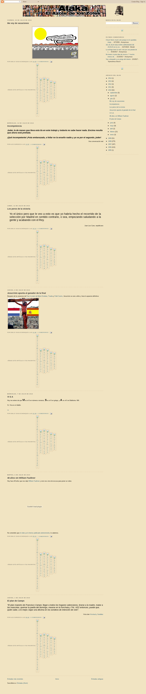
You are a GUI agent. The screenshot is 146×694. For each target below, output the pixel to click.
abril (111, 129)
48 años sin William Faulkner (21, 478)
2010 (110, 90)
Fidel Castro (59, 296)
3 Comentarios (36, 144)
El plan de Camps (15, 601)
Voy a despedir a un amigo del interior (118, 59)
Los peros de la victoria (18, 209)
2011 (110, 87)
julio (111, 98)
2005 (110, 150)
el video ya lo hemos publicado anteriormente (35, 533)
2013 (110, 81)
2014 (110, 78)
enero (112, 134)
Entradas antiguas (97, 679)
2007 (110, 144)
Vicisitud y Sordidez (96, 614)
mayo (112, 126)
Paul (27, 296)
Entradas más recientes (15, 679)
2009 (110, 138)
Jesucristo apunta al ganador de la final (26, 293)
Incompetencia (14, 126)
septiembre (114, 93)
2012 (110, 84)
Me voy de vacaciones (18, 23)
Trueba (50, 296)
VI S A (10, 397)
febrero (112, 131)
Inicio (57, 679)
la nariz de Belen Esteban (38, 296)
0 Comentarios (43, 61)
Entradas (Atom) (22, 683)
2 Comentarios (43, 413)
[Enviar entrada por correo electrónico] (51, 61)
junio (112, 123)
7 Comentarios (43, 536)
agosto (112, 96)
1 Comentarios (43, 332)
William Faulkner (34, 481)
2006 (110, 147)
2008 (110, 141)
